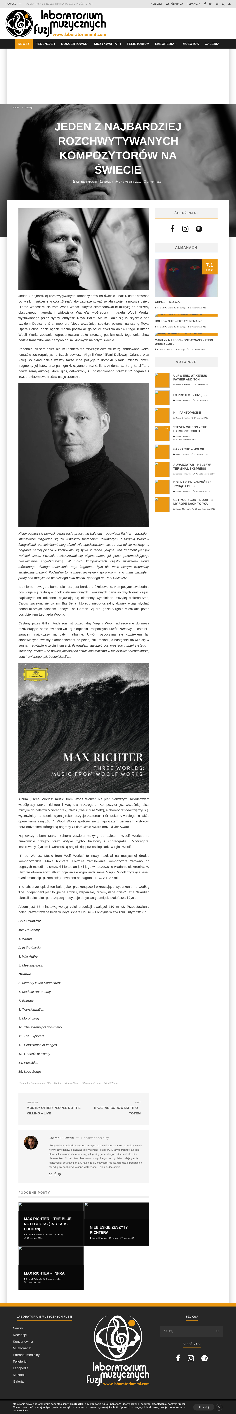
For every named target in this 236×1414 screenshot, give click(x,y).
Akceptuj (204, 1407)
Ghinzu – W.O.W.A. (168, 301)
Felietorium (138, 44)
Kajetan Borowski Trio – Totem (117, 1108)
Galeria (212, 44)
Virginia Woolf (72, 1083)
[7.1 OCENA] (186, 296)
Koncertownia (75, 44)
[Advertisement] (118, 76)
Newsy (108, 181)
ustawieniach (20, 1410)
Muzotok (191, 44)
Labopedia (165, 44)
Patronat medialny (26, 1355)
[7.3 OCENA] (178, 313)
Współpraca (174, 4)
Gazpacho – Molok (188, 449)
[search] (217, 1331)
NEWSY (24, 44)
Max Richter (54, 1083)
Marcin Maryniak (182, 509)
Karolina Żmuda (164, 350)
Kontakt (156, 4)
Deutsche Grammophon (32, 1083)
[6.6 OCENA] (186, 332)
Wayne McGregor (92, 1083)
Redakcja (193, 4)
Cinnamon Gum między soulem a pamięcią (52, 4)
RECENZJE (44, 44)
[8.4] (162, 440)
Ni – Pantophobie (187, 412)
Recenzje (181, 308)
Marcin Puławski (182, 385)
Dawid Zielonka (182, 418)
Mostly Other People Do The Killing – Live (54, 1108)
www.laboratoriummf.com (41, 1403)
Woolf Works (111, 1083)
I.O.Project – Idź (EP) (189, 395)
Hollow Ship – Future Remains (178, 321)
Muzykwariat (106, 44)
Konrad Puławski (86, 181)
